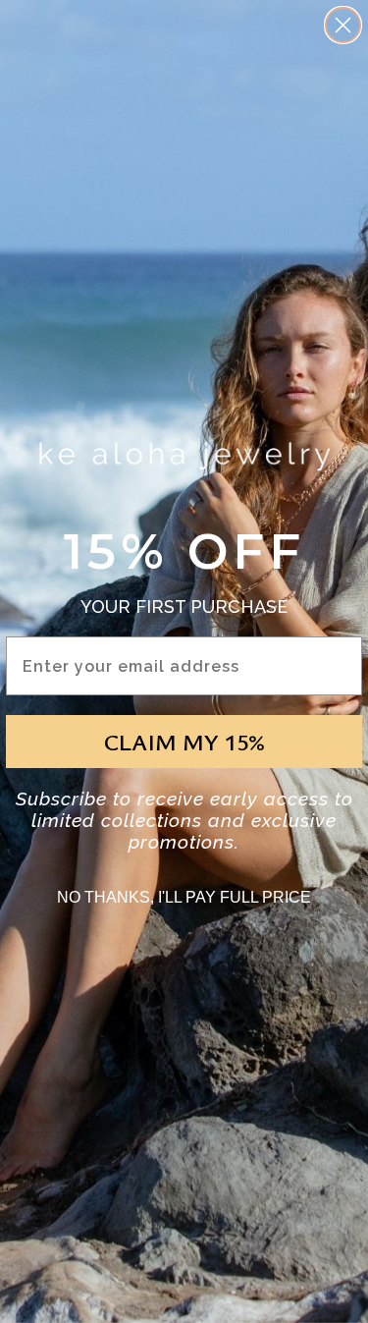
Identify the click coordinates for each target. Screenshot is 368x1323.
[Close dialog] (343, 25)
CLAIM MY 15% (184, 741)
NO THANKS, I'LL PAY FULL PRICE (184, 897)
